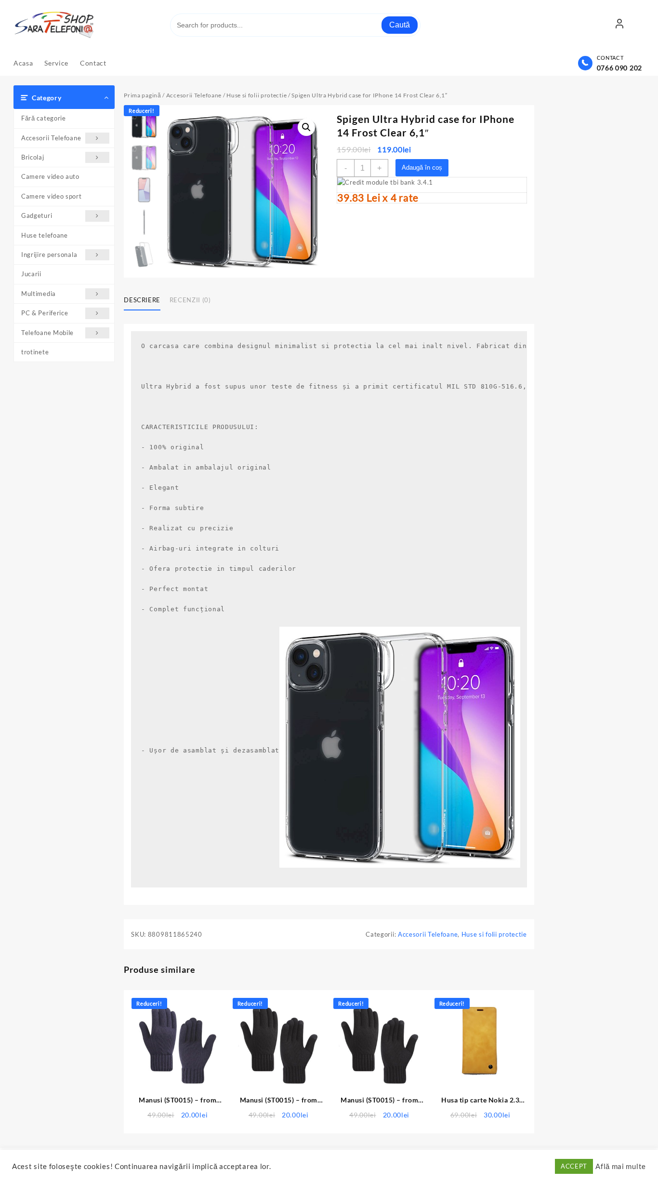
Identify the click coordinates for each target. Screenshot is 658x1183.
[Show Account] (619, 25)
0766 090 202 (619, 68)
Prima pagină (142, 95)
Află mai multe (620, 1166)
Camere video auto (50, 176)
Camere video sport (51, 196)
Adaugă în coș (422, 167)
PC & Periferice (44, 313)
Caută (399, 25)
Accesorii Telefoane (51, 138)
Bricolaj (32, 157)
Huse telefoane (44, 235)
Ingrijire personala (49, 254)
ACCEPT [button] (574, 1166)
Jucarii (31, 274)
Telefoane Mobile (47, 332)
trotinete (35, 352)
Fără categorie (43, 118)
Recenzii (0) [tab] (190, 300)
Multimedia (38, 293)
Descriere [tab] (142, 300)
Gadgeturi (36, 215)
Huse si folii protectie (256, 95)
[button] (306, 127)
